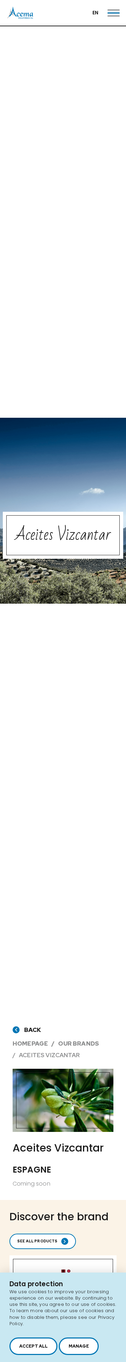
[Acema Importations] (20, 17)
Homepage (30, 1043)
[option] (63, 1100)
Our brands (78, 1043)
